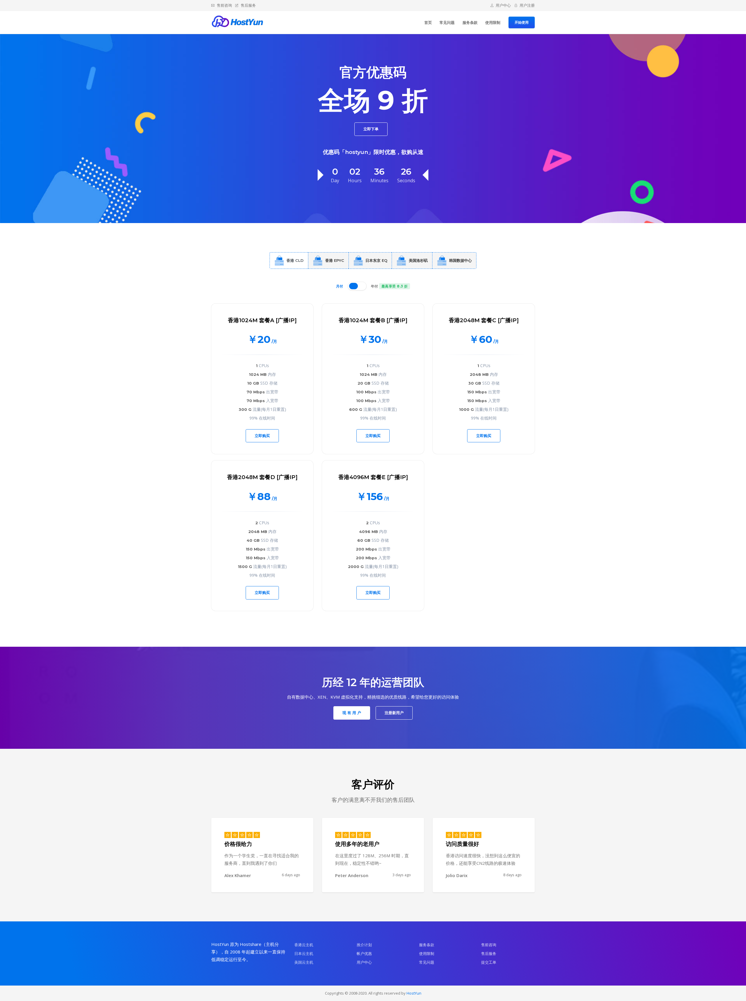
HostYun (414, 993)
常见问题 (447, 22)
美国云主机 (303, 962)
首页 (428, 22)
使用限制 (492, 22)
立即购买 (262, 435)
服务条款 (470, 22)
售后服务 (248, 5)
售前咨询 (224, 5)
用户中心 (503, 5)
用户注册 (527, 5)
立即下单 (371, 129)
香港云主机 (303, 944)
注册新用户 (394, 712)
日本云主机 (303, 953)
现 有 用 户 (351, 712)
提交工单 (488, 962)
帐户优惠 (364, 953)
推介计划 (364, 944)
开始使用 (522, 22)
